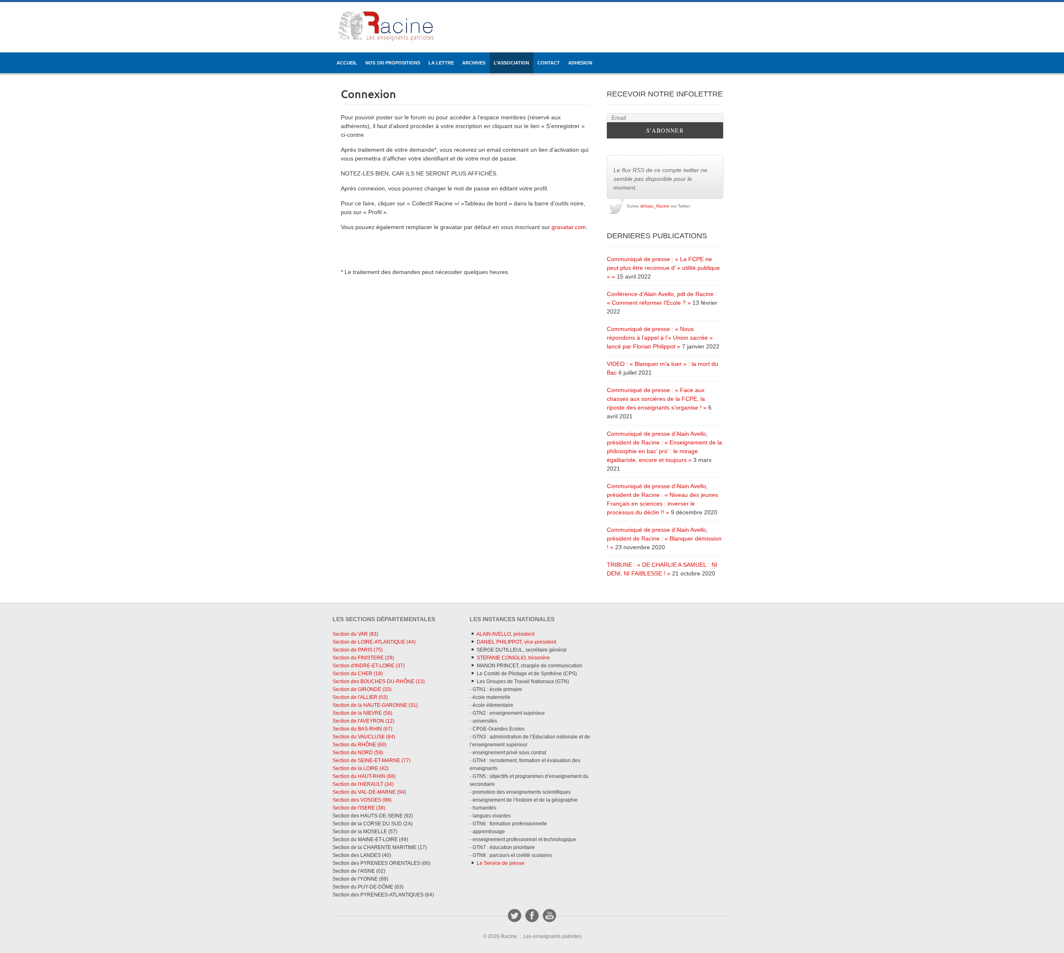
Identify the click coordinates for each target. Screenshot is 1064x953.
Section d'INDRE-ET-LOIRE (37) (368, 666)
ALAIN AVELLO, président (504, 634)
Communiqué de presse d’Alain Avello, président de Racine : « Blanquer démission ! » (664, 538)
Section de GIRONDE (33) (362, 689)
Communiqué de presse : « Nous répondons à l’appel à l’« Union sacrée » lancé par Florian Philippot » (660, 338)
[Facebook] (532, 915)
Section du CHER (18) (357, 673)
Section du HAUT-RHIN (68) (364, 776)
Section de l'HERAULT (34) (363, 784)
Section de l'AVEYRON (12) (363, 721)
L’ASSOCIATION (511, 62)
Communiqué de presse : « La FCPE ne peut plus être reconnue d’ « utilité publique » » (663, 268)
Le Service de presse (500, 863)
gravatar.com (569, 227)
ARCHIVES (473, 62)
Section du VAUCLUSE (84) (363, 737)
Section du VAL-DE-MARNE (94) (369, 792)
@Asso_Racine (655, 206)
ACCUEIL (347, 62)
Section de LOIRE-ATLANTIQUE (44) (374, 642)
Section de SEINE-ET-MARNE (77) (371, 760)
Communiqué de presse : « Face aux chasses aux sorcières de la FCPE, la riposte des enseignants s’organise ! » (657, 399)
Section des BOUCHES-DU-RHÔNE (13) (378, 681)
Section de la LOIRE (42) (360, 768)
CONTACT (548, 62)
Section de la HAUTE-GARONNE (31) (375, 705)
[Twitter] (514, 915)
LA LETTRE (441, 62)
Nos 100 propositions (392, 62)
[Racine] (386, 27)
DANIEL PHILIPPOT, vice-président (515, 642)
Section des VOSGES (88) (362, 800)
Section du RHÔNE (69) (359, 745)
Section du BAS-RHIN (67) (362, 729)
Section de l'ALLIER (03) (360, 697)
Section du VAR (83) (355, 634)
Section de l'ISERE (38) (358, 808)
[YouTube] (549, 915)
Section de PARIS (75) (357, 650)
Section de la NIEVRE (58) (362, 713)
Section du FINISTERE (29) (363, 658)
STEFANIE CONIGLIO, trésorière (512, 658)
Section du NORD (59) (357, 752)
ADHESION (580, 62)
